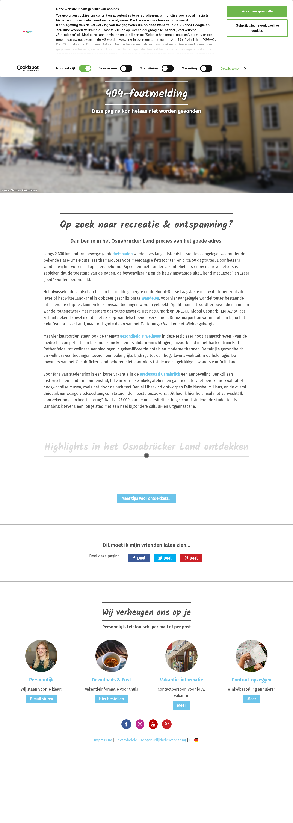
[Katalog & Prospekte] (111, 655)
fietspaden (123, 253)
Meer (181, 705)
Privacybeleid (126, 740)
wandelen (150, 298)
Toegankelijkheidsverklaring (163, 740)
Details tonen (230, 68)
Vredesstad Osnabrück (160, 374)
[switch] (126, 68)
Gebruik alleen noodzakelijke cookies (257, 28)
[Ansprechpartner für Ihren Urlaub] (181, 655)
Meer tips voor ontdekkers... (147, 498)
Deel (141, 558)
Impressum (103, 740)
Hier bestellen (111, 698)
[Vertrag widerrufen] (252, 655)
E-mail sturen (41, 698)
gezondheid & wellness (140, 336)
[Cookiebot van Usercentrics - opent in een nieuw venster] (28, 68)
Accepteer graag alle (257, 11)
